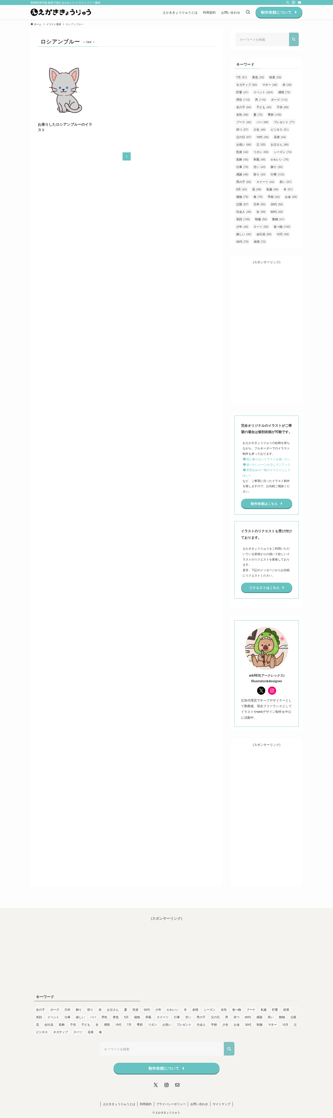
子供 (283, 107)
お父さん (280, 144)
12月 (283, 234)
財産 (275, 77)
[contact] (299, 2)
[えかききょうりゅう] (61, 12)
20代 (242, 241)
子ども (263, 107)
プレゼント (284, 122)
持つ (242, 129)
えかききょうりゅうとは (119, 1104)
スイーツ (265, 182)
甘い (259, 167)
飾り (277, 167)
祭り (259, 174)
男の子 (243, 182)
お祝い (243, 144)
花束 (280, 137)
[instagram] (294, 2)
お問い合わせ (199, 1104)
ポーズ (279, 99)
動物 (278, 219)
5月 (241, 189)
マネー (269, 84)
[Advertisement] (266, 332)
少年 (242, 226)
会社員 (263, 234)
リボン (260, 152)
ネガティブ (246, 84)
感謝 (242, 174)
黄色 (258, 77)
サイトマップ (221, 1104)
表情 (260, 241)
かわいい (280, 159)
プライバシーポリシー (171, 1104)
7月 (241, 77)
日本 (259, 204)
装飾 (242, 159)
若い (286, 182)
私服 (272, 189)
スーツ (260, 226)
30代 (277, 204)
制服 (261, 219)
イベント (263, 92)
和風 (259, 159)
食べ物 (282, 226)
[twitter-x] (288, 2)
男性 (243, 99)
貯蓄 (242, 92)
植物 (242, 196)
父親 (242, 204)
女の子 (243, 107)
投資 (242, 152)
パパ (262, 122)
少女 (259, 129)
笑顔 (243, 219)
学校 (274, 196)
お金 (291, 196)
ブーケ (243, 122)
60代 (277, 211)
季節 (274, 114)
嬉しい (243, 234)
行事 (277, 174)
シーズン (283, 152)
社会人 (243, 211)
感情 (284, 92)
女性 (242, 114)
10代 (262, 137)
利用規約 (146, 1104)
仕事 (242, 167)
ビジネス (280, 129)
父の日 (243, 137)
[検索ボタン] (248, 12)
